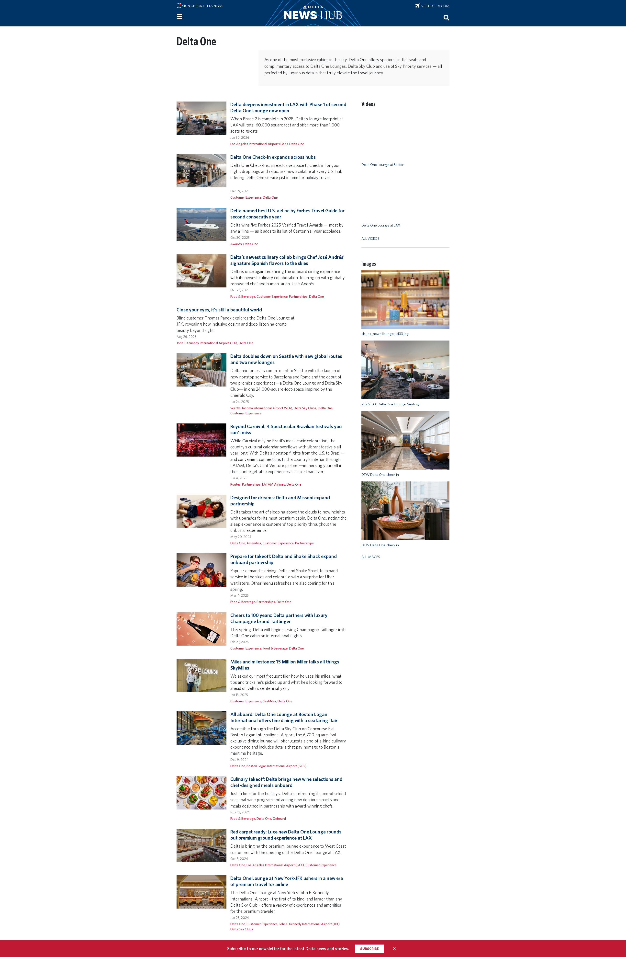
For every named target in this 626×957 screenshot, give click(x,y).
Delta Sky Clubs (305, 408)
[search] (446, 17)
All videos (370, 238)
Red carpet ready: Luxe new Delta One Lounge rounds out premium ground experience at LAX (285, 835)
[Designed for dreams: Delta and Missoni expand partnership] (201, 511)
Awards (236, 244)
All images (370, 557)
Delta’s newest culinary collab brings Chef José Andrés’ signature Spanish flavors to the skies (287, 260)
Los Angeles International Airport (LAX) (259, 144)
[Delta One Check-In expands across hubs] (201, 170)
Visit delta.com (434, 6)
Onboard (279, 818)
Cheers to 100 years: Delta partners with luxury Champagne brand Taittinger (278, 618)
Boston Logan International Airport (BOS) (276, 766)
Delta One (296, 144)
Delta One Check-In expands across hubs (273, 157)
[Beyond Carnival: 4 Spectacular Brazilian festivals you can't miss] (201, 439)
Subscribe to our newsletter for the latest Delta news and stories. (288, 948)
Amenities (253, 543)
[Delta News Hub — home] (313, 13)
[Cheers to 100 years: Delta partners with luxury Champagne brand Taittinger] (201, 628)
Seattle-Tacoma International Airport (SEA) (261, 408)
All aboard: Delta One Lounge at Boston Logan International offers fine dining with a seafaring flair (283, 717)
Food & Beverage (242, 296)
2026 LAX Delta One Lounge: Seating (390, 404)
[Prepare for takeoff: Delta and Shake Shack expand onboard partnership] (201, 569)
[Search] (446, 17)
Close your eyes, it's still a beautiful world (219, 310)
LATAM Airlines (273, 484)
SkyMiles (269, 701)
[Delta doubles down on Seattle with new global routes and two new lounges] (201, 369)
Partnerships (298, 296)
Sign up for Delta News (202, 6)
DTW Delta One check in (380, 474)
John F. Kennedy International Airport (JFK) (207, 343)
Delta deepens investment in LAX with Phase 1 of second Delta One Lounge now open (288, 108)
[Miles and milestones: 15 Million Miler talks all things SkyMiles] (201, 674)
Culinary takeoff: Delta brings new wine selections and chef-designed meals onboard (286, 782)
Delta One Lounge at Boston (382, 164)
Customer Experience (245, 197)
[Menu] (179, 16)
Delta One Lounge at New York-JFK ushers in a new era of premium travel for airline (286, 881)
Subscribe (369, 949)
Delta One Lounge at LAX (380, 225)
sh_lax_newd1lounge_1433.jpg (385, 333)
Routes (235, 484)
